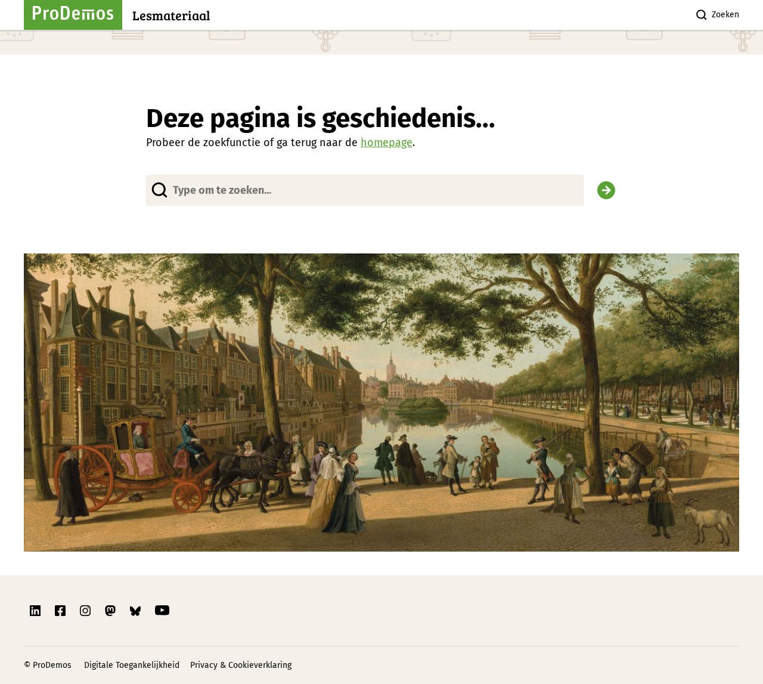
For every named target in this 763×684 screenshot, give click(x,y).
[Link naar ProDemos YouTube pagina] (162, 610)
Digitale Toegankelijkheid (131, 665)
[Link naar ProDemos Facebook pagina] (61, 610)
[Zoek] (606, 190)
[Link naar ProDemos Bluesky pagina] (136, 610)
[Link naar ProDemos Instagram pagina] (86, 610)
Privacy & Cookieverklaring (240, 665)
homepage (386, 142)
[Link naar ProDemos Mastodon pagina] (111, 610)
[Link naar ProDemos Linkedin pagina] (36, 610)
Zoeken (725, 15)
